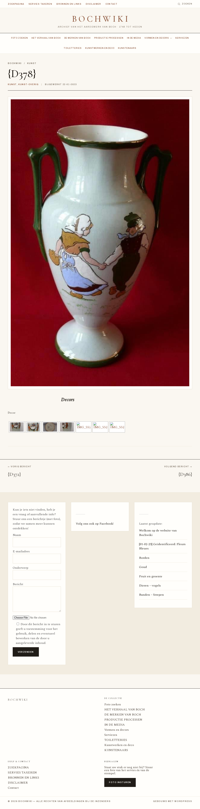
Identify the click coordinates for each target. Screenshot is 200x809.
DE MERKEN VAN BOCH (77, 38)
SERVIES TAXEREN (40, 4)
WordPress (183, 801)
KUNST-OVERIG (28, 84)
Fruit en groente (150, 576)
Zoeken (187, 4)
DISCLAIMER (93, 4)
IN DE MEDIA (134, 38)
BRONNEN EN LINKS (68, 4)
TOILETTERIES (73, 48)
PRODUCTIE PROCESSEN (108, 38)
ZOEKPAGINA (16, 4)
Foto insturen (120, 782)
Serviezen (182, 38)
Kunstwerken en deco (99, 48)
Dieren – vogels (150, 585)
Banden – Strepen (151, 594)
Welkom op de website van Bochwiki (158, 532)
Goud (143, 567)
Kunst (32, 63)
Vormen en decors (157, 38)
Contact (111, 4)
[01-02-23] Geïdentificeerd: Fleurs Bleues (162, 546)
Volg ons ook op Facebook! (95, 523)
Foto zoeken (19, 38)
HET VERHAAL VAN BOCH (46, 38)
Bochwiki (101, 19)
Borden (144, 557)
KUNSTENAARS (127, 48)
